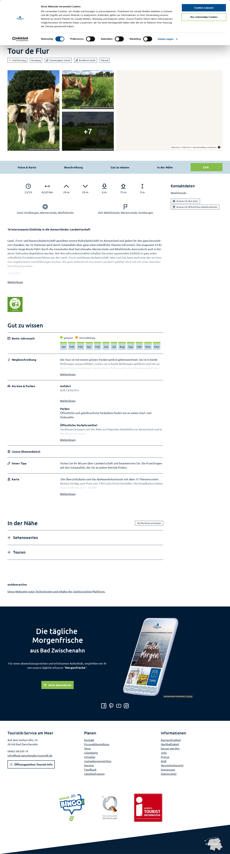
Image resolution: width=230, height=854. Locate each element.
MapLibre (175, 147)
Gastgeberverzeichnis (97, 761)
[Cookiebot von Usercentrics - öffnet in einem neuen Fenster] (20, 39)
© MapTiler (185, 147)
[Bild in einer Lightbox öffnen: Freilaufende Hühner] (88, 89)
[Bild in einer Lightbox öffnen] (88, 131)
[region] (169, 110)
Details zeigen (165, 39)
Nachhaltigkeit (170, 744)
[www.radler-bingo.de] (72, 808)
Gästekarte (91, 752)
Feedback (90, 769)
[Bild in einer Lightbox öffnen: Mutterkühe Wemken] (33, 110)
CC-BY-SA (189, 696)
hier (76, 483)
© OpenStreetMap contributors (204, 147)
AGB (163, 761)
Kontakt (89, 740)
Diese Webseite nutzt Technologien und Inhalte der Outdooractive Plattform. (56, 591)
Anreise (89, 765)
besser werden (170, 748)
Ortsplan (89, 756)
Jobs (164, 752)
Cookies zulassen (204, 7)
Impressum (168, 769)
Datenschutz (168, 773)
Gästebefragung (94, 773)
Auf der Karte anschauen (149, 523)
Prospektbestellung (96, 744)
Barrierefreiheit (171, 740)
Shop (87, 748)
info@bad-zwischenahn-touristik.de (30, 755)
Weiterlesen (15, 282)
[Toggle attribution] (219, 147)
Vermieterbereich (172, 765)
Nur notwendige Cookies (203, 17)
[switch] (90, 38)
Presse (165, 756)
